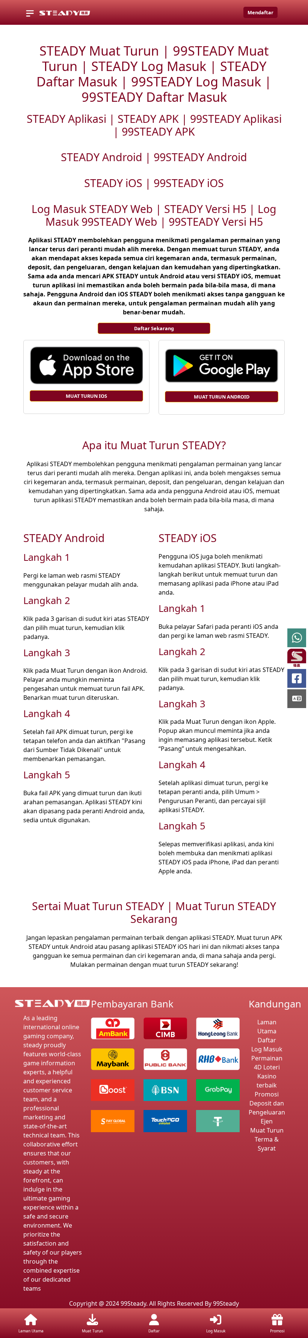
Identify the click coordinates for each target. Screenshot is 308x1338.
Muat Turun (267, 1130)
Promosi (267, 1094)
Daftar (267, 1040)
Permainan (266, 1058)
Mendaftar (260, 12)
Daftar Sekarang (154, 328)
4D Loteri (267, 1067)
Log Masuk (266, 1049)
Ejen (267, 1121)
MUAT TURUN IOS (86, 396)
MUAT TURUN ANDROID (221, 396)
